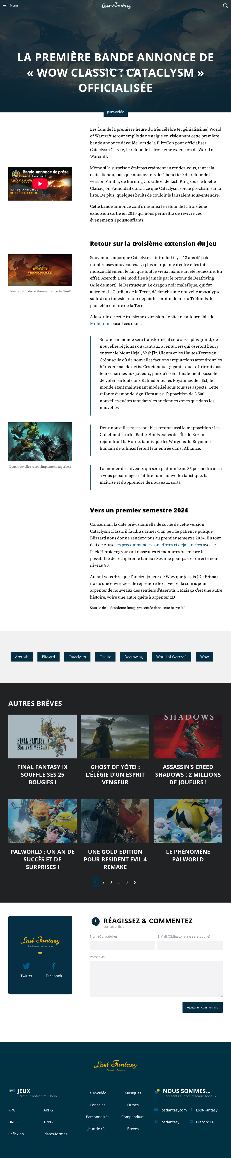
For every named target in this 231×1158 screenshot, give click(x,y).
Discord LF (205, 1122)
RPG (12, 1110)
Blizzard (48, 656)
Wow (204, 656)
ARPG (48, 1110)
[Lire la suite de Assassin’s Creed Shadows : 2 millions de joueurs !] (188, 736)
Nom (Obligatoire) (103, 936)
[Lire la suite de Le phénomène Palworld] (188, 821)
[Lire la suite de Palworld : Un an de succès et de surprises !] (42, 821)
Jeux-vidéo (115, 112)
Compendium (133, 1116)
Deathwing (134, 656)
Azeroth (21, 656)
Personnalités (97, 1116)
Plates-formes (55, 1133)
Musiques (133, 1093)
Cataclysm (77, 656)
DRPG (13, 1122)
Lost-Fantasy (206, 1110)
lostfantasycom (174, 1110)
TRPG (48, 1122)
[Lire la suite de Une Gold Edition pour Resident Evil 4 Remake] (115, 821)
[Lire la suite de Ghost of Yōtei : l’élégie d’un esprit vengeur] (115, 736)
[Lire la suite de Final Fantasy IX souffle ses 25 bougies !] (42, 736)
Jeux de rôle (98, 1128)
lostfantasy (170, 1122)
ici (183, 608)
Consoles (97, 1104)
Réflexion (16, 1133)
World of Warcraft (171, 656)
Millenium (100, 323)
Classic (105, 656)
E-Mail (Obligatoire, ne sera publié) (183, 936)
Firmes (133, 1104)
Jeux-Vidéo (97, 1093)
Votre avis (97, 957)
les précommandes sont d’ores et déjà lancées (158, 545)
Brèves (133, 1128)
